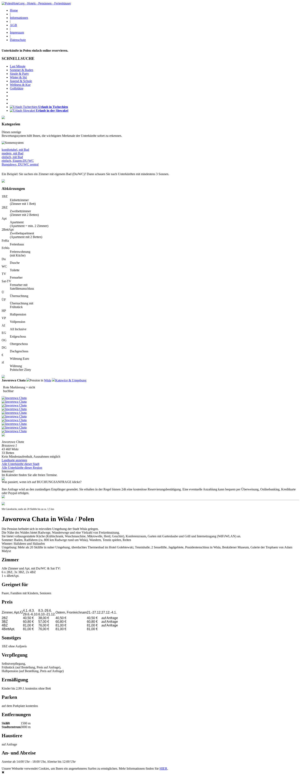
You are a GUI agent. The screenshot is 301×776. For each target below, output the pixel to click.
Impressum (17, 32)
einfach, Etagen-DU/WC (18, 160)
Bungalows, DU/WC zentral (20, 164)
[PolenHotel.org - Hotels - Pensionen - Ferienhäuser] (36, 3)
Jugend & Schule (21, 81)
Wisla (47, 380)
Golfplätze (16, 88)
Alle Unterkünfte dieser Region (22, 467)
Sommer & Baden (21, 70)
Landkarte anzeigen (14, 460)
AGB (13, 25)
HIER (163, 768)
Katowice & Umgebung (70, 380)
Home (14, 10)
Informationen (19, 17)
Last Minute (17, 66)
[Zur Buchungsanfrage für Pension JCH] (3, 497)
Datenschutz (18, 40)
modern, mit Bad (12, 153)
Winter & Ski (18, 77)
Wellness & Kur (20, 84)
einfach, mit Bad (12, 157)
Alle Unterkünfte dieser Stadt (20, 464)
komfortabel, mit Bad (15, 149)
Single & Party (19, 73)
